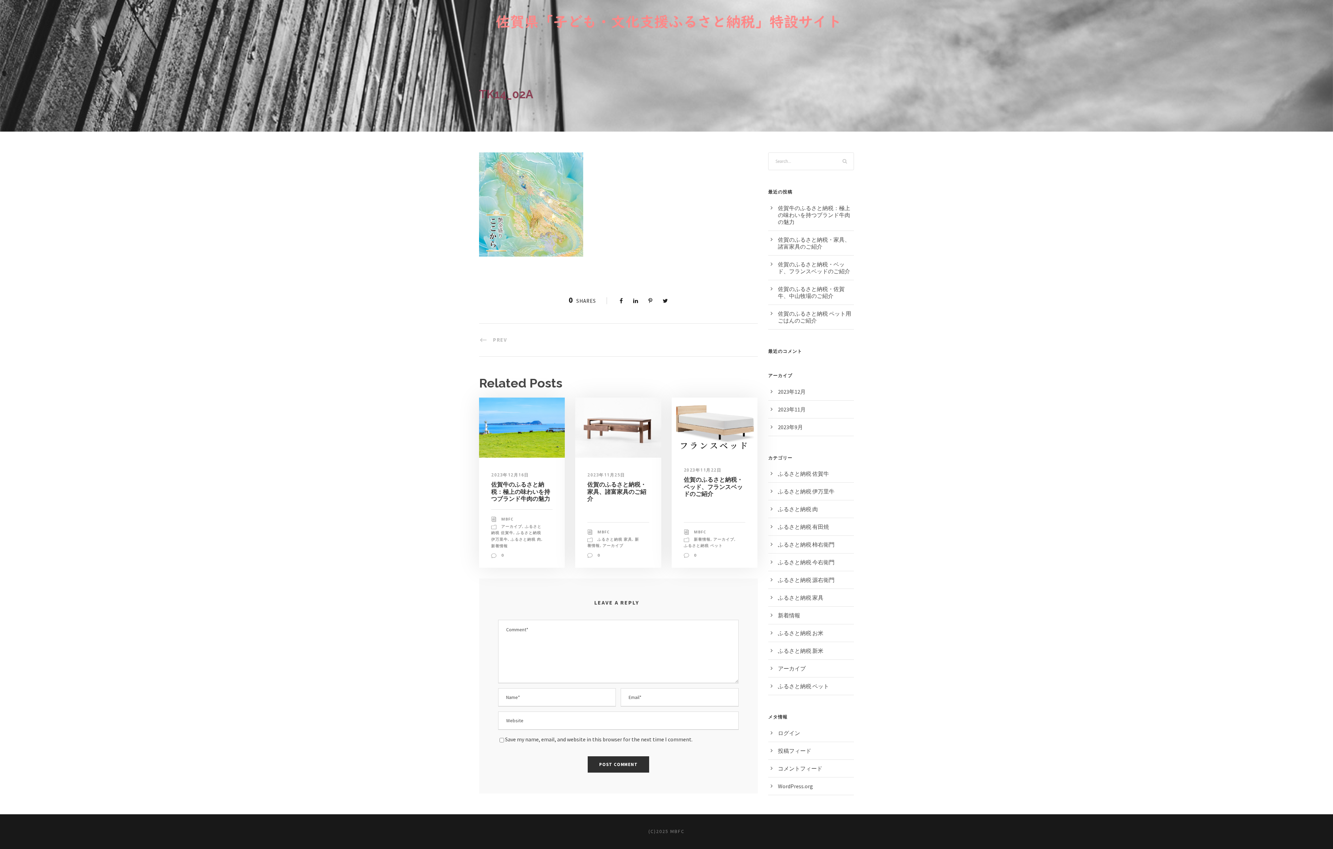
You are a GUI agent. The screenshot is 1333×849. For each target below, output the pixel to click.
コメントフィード (800, 768)
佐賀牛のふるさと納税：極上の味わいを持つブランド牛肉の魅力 (520, 491)
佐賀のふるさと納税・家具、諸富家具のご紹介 (616, 491)
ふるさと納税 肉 (526, 539)
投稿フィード (794, 750)
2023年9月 (790, 427)
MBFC (507, 519)
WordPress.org (795, 786)
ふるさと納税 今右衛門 (806, 562)
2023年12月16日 (510, 475)
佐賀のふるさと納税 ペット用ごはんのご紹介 (814, 317)
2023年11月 (792, 409)
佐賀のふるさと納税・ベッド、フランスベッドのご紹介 (713, 486)
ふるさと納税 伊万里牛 (806, 491)
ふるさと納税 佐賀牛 (803, 473)
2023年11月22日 (703, 470)
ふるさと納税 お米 (800, 633)
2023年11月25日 (606, 475)
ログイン (789, 733)
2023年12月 (792, 391)
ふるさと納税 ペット (703, 545)
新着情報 (499, 545)
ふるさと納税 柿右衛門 (806, 544)
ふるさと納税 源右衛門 (806, 579)
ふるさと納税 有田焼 (803, 526)
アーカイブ (511, 526)
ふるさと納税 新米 (800, 650)
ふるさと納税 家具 (614, 539)
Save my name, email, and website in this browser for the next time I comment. (599, 739)
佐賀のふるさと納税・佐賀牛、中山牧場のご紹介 (811, 292)
